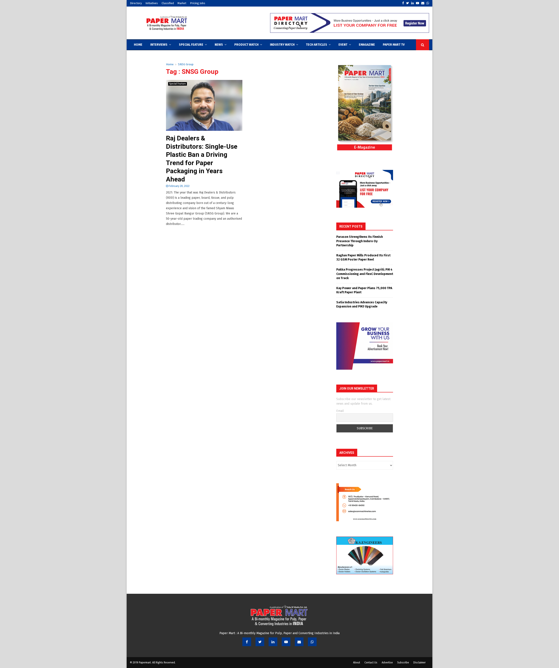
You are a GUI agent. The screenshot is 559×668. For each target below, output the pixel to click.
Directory (136, 3)
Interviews (158, 45)
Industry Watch (282, 45)
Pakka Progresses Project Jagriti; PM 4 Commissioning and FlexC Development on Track (364, 274)
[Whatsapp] (312, 641)
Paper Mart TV (394, 45)
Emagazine (367, 45)
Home (138, 45)
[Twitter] (259, 641)
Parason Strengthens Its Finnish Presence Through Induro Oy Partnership (359, 241)
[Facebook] (246, 641)
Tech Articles (316, 45)
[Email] (299, 641)
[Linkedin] (273, 641)
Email (340, 411)
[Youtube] (286, 641)
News (219, 45)
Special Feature (191, 45)
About (356, 662)
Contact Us (370, 662)
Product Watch (246, 45)
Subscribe (403, 662)
